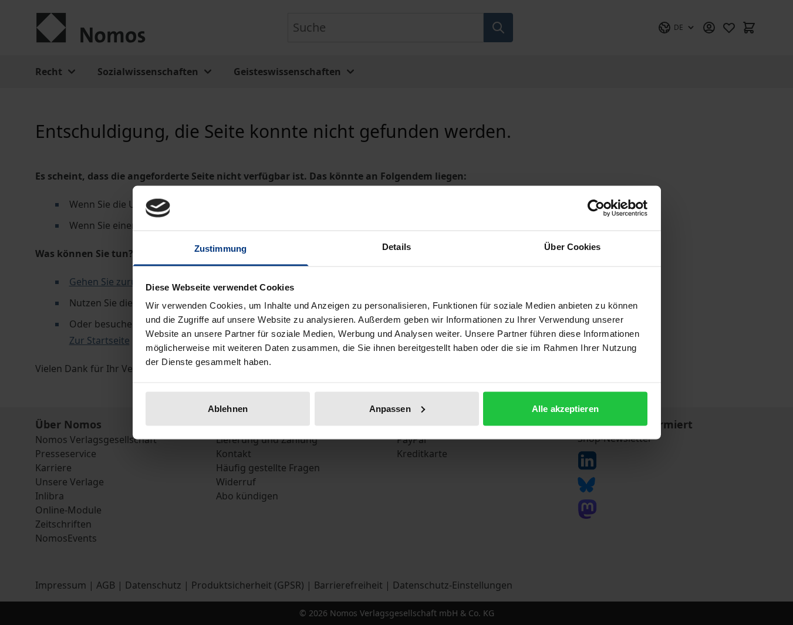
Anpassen (390, 408)
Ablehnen (228, 408)
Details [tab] (396, 247)
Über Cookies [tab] (572, 247)
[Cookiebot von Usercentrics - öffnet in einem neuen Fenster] (596, 208)
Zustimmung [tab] (220, 249)
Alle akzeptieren (565, 408)
